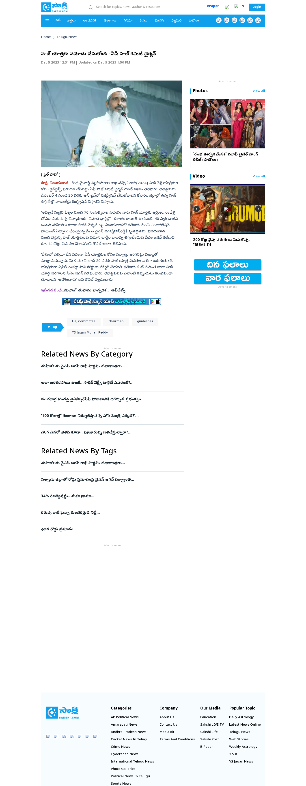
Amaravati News (124, 725)
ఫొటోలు (194, 21)
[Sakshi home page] (62, 712)
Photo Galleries (123, 769)
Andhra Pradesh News (129, 732)
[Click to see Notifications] (226, 7)
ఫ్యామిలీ (176, 21)
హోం (58, 21)
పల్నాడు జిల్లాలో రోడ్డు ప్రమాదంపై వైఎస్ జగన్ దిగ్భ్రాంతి (111, 479)
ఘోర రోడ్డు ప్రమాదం (111, 529)
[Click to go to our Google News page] (258, 20)
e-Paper (206, 747)
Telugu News (239, 732)
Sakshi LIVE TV (212, 725)
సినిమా (128, 21)
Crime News (120, 747)
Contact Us (168, 725)
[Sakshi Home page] (54, 7)
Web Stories (239, 739)
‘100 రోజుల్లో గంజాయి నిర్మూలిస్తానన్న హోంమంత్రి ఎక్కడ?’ (107, 416)
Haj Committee (83, 322)
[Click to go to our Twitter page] (234, 20)
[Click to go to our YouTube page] (250, 20)
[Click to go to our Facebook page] (219, 20)
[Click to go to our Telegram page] (87, 736)
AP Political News (125, 717)
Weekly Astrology (243, 747)
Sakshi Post (209, 739)
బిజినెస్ (159, 21)
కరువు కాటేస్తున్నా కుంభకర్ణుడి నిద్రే (109, 513)
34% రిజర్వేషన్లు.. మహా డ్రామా (111, 496)
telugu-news (66, 37)
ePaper (213, 6)
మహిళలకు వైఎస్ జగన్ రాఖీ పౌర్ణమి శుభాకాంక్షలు (111, 366)
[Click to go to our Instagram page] (242, 20)
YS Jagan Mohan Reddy (90, 333)
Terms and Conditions (177, 739)
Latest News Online (245, 725)
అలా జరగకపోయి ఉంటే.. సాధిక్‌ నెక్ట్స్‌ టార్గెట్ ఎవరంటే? (112, 383)
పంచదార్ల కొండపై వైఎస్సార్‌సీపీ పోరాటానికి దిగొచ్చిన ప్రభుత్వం (109, 399)
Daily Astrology (241, 717)
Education (208, 717)
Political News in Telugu (130, 776)
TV (241, 6)
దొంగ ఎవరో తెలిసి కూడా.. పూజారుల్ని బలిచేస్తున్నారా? (111, 432)
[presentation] (196, 123)
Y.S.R (233, 754)
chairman (116, 322)
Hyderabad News (124, 754)
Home (46, 37)
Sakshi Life (209, 732)
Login (256, 7)
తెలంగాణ (110, 21)
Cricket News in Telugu (129, 739)
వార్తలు (71, 21)
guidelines (145, 322)
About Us (166, 717)
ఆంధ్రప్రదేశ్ (90, 21)
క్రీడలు (143, 21)
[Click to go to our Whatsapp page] (226, 20)
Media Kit (167, 732)
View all (259, 91)
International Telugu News (132, 762)
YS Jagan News (241, 762)
